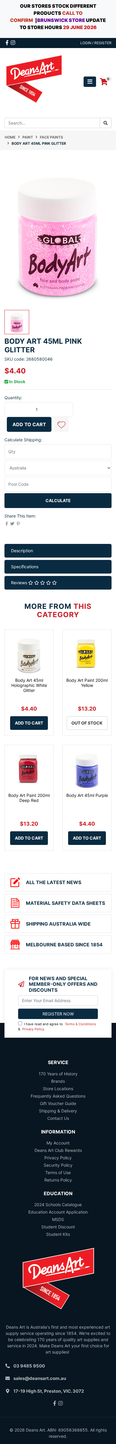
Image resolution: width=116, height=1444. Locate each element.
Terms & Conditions (80, 1024)
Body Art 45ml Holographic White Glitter (29, 685)
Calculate (58, 500)
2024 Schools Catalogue (58, 1204)
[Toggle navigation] (90, 82)
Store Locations (58, 1088)
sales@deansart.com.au (39, 1378)
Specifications (24, 566)
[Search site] (106, 123)
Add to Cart (29, 424)
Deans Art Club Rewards (58, 1150)
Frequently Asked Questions (58, 1095)
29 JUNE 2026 (80, 27)
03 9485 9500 (29, 1366)
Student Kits (58, 1234)
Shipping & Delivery (58, 1110)
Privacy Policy (33, 1029)
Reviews (19, 582)
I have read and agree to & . (57, 1026)
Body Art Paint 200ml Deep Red (29, 798)
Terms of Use (58, 1172)
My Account (58, 1142)
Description (22, 550)
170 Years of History (58, 1073)
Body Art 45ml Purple (87, 795)
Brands (58, 1081)
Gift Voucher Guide (58, 1103)
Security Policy (58, 1165)
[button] (61, 424)
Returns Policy (58, 1179)
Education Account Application (58, 1211)
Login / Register (96, 43)
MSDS (58, 1219)
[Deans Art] (33, 81)
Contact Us (58, 1118)
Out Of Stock (87, 722)
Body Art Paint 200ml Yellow (87, 683)
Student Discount (58, 1226)
